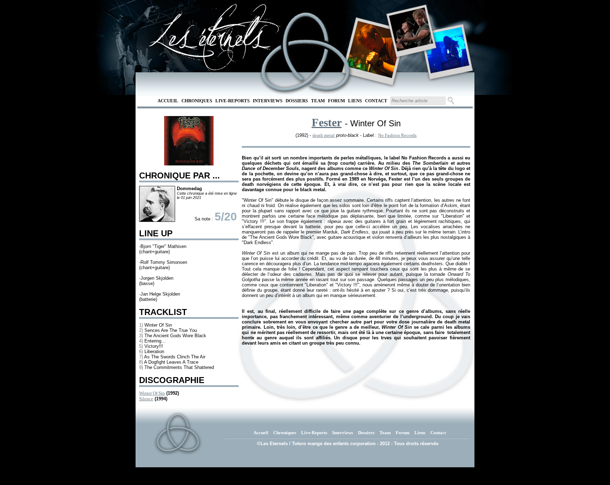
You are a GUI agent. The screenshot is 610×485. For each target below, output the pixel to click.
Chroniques (196, 100)
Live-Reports (232, 100)
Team (318, 100)
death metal (323, 135)
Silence (146, 398)
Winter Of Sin (152, 393)
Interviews (267, 100)
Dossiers (297, 100)
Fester (327, 122)
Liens (355, 100)
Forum (336, 100)
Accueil (167, 100)
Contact (376, 100)
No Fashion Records (397, 135)
